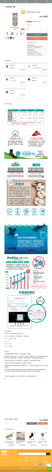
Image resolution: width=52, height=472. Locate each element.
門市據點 (26, 457)
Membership (45, 457)
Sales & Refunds (35, 460)
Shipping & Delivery (35, 459)
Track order (26, 459)
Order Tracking (26, 460)
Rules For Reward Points (45, 459)
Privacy (45, 460)
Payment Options (35, 457)
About (20, 457)
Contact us (20, 459)
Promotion (29, 21)
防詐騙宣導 (45, 462)
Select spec (29, 24)
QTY (27, 28)
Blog (20, 460)
